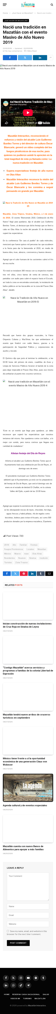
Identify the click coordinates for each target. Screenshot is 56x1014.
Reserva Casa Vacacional (26, 994)
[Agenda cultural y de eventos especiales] (28, 788)
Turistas (8, 562)
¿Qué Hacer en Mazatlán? (16, 20)
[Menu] (5, 4)
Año (14, 545)
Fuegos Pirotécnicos (13, 549)
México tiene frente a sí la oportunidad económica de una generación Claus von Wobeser (25, 761)
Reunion (22, 558)
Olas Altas (37, 554)
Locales (30, 549)
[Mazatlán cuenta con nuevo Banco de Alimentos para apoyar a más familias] (28, 829)
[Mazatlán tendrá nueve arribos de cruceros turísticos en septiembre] (28, 697)
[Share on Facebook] (10, 57)
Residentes (9, 558)
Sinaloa (32, 558)
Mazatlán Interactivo (37, 1005)
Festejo (34, 545)
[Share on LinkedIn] (40, 57)
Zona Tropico (21, 562)
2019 (6, 545)
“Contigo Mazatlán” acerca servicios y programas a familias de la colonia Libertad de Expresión (28, 670)
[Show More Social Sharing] (50, 57)
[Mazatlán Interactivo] (28, 4)
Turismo (27, 999)
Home (6, 994)
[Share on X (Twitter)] (25, 57)
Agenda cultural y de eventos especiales (25, 805)
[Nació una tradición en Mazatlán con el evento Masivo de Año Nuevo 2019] (28, 77)
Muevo (18, 554)
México (7, 554)
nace (26, 554)
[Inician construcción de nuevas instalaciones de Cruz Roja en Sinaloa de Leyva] (28, 606)
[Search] (51, 4)
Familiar (23, 545)
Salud (46, 994)
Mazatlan (42, 549)
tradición (44, 558)
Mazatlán (40, 999)
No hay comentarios (13, 51)
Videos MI (15, 999)
